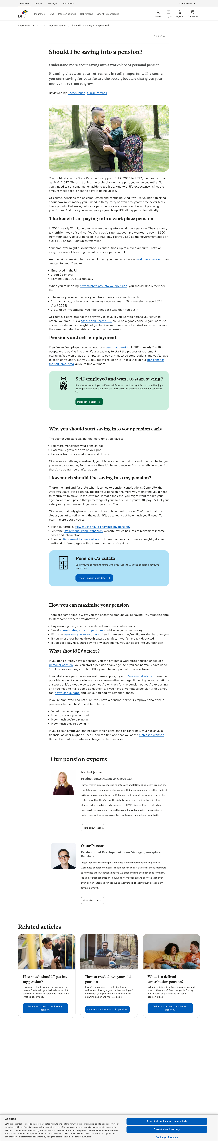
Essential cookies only (167, 1129)
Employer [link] (52, 3)
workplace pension (148, 259)
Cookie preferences (167, 1137)
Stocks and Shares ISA (96, 321)
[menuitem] (169, 14)
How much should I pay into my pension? (102, 527)
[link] (24, 4)
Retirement (24, 25)
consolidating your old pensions (81, 630)
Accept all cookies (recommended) (167, 1121)
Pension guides (57, 25)
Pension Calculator (139, 676)
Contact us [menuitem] (193, 16)
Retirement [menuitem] (86, 14)
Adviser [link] (38, 3)
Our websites (185, 3)
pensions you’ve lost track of (83, 634)
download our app (67, 693)
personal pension (117, 347)
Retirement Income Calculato (82, 539)
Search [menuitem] (158, 16)
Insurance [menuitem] (39, 14)
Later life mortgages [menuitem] (108, 14)
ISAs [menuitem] (51, 14)
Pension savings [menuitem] (67, 14)
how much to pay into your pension (103, 286)
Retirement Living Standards (83, 531)
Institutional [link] (68, 3)
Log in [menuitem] (169, 16)
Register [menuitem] (180, 16)
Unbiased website (151, 735)
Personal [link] (24, 3)
